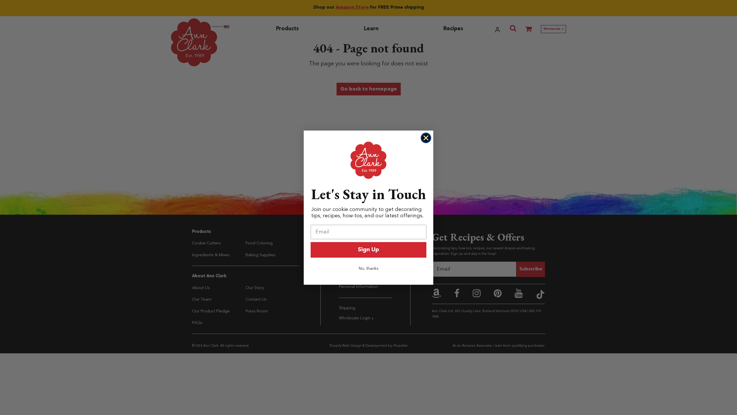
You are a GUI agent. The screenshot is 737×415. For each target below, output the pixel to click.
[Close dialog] (426, 138)
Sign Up (368, 250)
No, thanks (369, 269)
